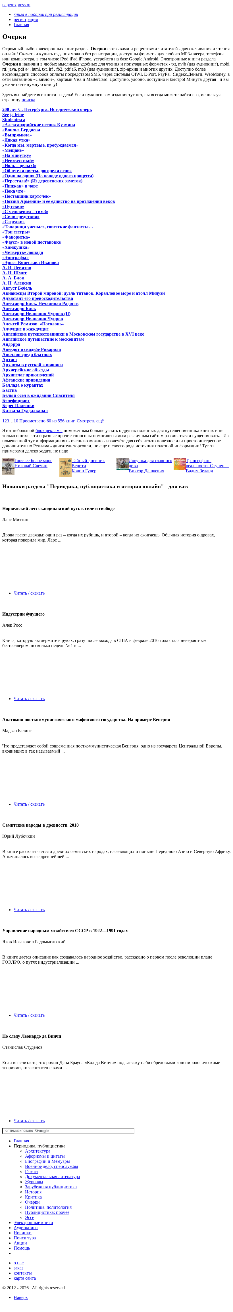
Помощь (22, 1248)
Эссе (29, 1217)
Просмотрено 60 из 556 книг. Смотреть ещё (61, 420)
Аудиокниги (26, 1227)
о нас (19, 1262)
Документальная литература (52, 1176)
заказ (18, 1267)
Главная (21, 1140)
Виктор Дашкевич (146, 470)
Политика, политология (48, 1207)
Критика (33, 1197)
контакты (23, 1273)
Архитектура (37, 1151)
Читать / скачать (29, 593)
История (33, 1191)
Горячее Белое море (33, 460)
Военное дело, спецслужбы (51, 1166)
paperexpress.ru (16, 4)
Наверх (21, 1297)
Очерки (32, 1202)
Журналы (34, 1181)
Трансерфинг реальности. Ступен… (207, 463)
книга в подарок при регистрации (46, 14)
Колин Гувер (84, 470)
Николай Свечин (30, 465)
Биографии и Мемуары (47, 1161)
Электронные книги (33, 1222)
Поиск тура (25, 1237)
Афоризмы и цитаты (45, 1156)
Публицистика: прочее (47, 1212)
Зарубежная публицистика (51, 1186)
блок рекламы (49, 430)
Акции (20, 1243)
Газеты (31, 1171)
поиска (28, 99)
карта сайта (25, 1278)
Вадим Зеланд (199, 470)
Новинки (23, 1232)
